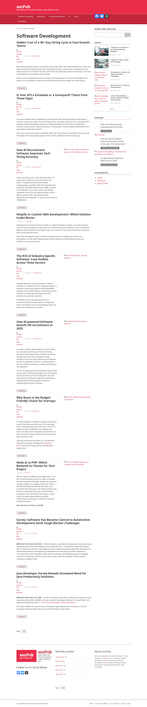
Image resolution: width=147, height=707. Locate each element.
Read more (23, 88)
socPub (23, 6)
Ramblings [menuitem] (22, 21)
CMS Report (101, 180)
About (91, 703)
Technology (106, 131)
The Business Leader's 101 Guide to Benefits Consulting (120, 74)
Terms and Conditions (101, 703)
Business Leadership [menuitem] (25, 16)
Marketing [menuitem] (41, 16)
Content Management (110, 148)
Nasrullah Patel (37, 56)
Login (128, 703)
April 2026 (59, 674)
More (112, 109)
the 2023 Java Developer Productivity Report (59, 602)
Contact (123, 703)
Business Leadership (109, 165)
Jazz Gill (28, 472)
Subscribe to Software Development (17, 638)
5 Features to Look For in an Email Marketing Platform (119, 49)
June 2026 (59, 666)
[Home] (26, 656)
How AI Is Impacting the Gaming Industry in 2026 (111, 125)
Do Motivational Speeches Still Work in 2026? (112, 159)
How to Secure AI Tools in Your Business (119, 86)
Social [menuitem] (76, 16)
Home (18, 28)
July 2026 (59, 661)
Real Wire (35, 533)
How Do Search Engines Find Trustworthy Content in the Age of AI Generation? (113, 141)
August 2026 (60, 657)
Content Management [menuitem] (57, 16)
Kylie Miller (29, 221)
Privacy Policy (114, 703)
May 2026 (59, 670)
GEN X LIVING (102, 183)
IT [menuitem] (69, 16)
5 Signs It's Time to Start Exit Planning (119, 61)
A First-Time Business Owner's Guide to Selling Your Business (119, 98)
